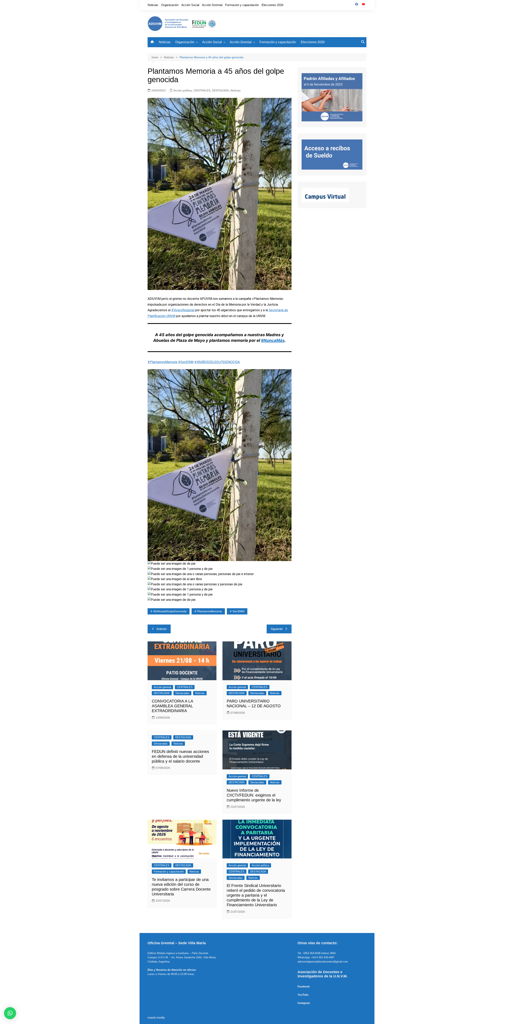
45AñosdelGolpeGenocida (170, 611)
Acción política (182, 90)
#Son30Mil (186, 362)
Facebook (304, 986)
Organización (169, 5)
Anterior (161, 629)
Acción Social (190, 5)
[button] (10, 1013)
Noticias (153, 5)
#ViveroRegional (182, 310)
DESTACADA (220, 90)
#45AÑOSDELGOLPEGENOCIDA (217, 362)
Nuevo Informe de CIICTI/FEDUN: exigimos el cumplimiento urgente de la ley (254, 795)
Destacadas (182, 693)
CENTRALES (202, 90)
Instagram (304, 1003)
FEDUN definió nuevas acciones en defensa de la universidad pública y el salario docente (180, 756)
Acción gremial (162, 687)
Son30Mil (238, 611)
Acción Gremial (212, 5)
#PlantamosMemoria (162, 362)
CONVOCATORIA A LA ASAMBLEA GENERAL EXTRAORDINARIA (172, 706)
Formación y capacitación (242, 5)
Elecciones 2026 (272, 5)
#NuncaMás (273, 340)
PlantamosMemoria (209, 611)
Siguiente (277, 629)
